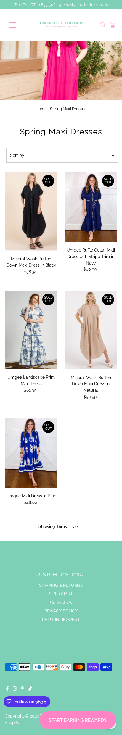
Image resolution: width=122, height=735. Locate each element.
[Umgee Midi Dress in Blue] (31, 453)
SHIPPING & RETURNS (61, 585)
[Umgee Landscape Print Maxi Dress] (31, 330)
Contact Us (61, 602)
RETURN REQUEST (61, 619)
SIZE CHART (61, 593)
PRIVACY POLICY (61, 611)
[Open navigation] (18, 25)
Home (41, 109)
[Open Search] (102, 25)
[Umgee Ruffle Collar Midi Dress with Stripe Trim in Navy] (91, 207)
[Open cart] (112, 25)
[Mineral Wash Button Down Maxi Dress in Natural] (91, 330)
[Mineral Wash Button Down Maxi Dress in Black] (31, 211)
